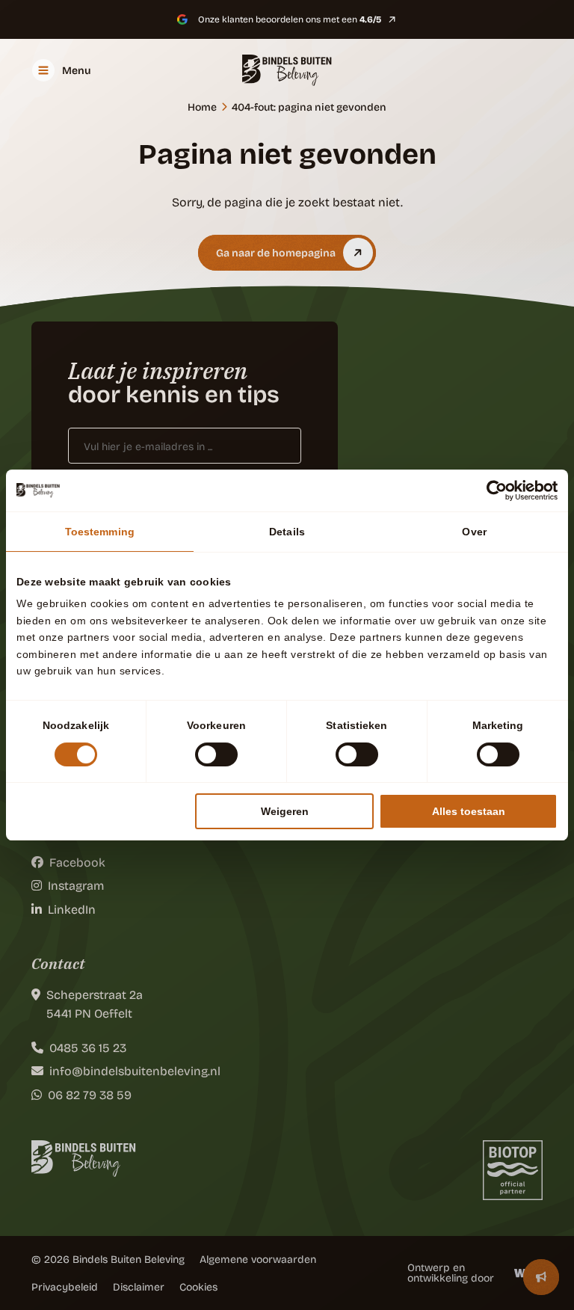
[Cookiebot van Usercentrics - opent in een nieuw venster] (492, 490)
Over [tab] (474, 532)
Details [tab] (287, 532)
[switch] (216, 754)
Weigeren (285, 811)
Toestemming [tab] (100, 532)
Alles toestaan (468, 811)
